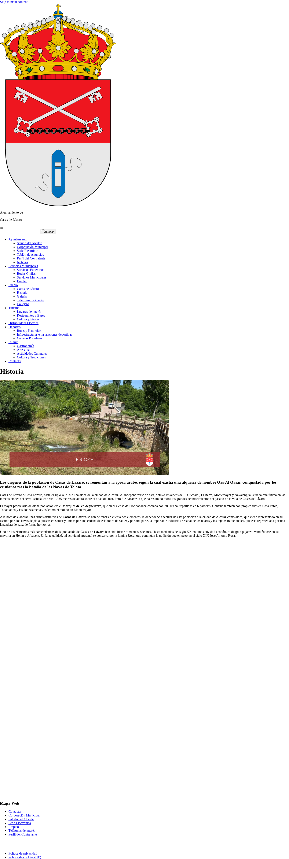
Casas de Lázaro (28, 289)
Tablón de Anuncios (30, 254)
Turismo (13, 308)
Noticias (22, 262)
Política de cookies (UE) (24, 857)
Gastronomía (25, 346)
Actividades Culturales (32, 353)
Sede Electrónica (28, 250)
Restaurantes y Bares (31, 315)
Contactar (14, 361)
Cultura (13, 342)
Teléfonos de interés (30, 300)
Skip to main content (14, 2)
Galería (22, 296)
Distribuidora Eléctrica (23, 323)
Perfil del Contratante (31, 258)
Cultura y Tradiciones (31, 357)
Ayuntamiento (17, 239)
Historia (22, 292)
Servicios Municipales (23, 266)
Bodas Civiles (26, 273)
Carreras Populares (29, 338)
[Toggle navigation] (1, 228)
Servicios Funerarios (30, 270)
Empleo (22, 281)
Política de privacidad (22, 853)
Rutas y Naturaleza (29, 330)
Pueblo (13, 285)
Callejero (23, 304)
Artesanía (23, 349)
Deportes (14, 327)
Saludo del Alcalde (29, 243)
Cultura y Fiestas (28, 319)
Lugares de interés (29, 311)
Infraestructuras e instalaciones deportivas (44, 334)
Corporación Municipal (32, 247)
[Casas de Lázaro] (58, 205)
